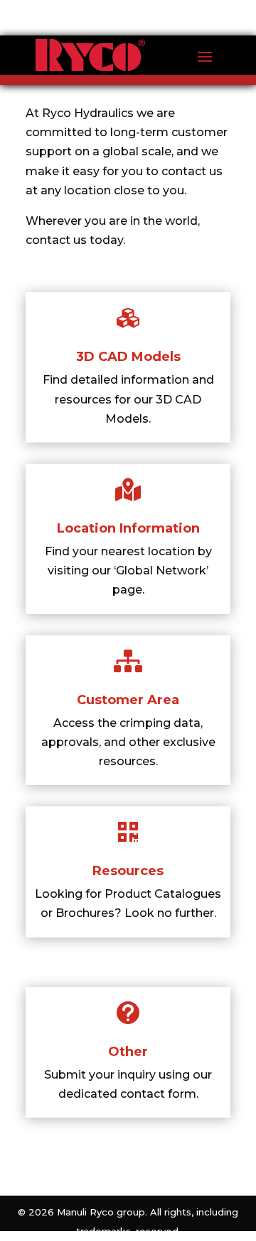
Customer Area (128, 700)
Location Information (128, 528)
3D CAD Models (128, 356)
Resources (128, 871)
